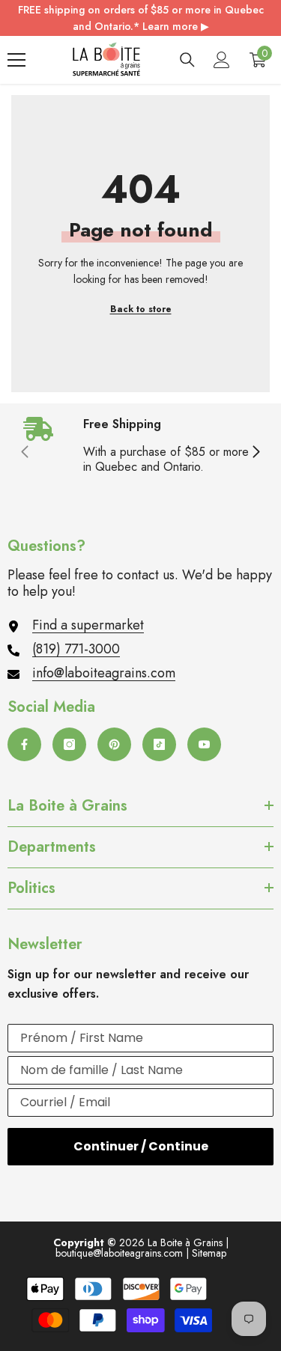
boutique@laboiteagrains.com (119, 1252)
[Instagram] (69, 744)
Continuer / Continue (140, 1146)
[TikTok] (159, 744)
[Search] (187, 60)
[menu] (16, 60)
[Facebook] (24, 744)
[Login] (222, 60)
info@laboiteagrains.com (103, 673)
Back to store (141, 309)
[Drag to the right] (256, 453)
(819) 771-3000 (76, 649)
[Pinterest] (114, 744)
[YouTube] (204, 744)
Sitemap (209, 1252)
